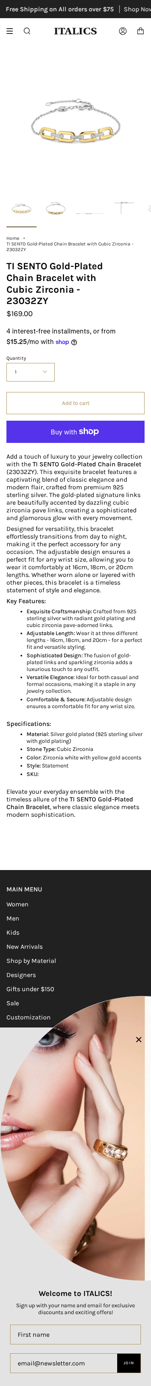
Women (17, 904)
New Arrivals (24, 946)
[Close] (139, 1040)
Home (12, 238)
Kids (12, 932)
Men (12, 918)
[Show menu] (12, 31)
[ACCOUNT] (123, 31)
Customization (28, 1017)
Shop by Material (31, 961)
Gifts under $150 (30, 989)
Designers (21, 975)
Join (129, 1363)
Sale (12, 1003)
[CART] (141, 31)
